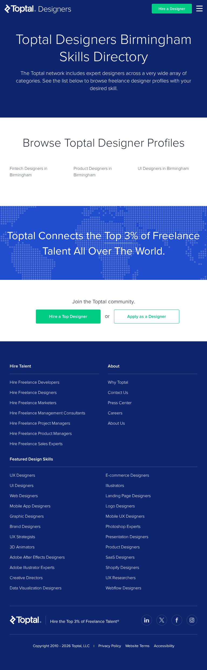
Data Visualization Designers (35, 588)
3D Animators (22, 547)
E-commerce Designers (127, 475)
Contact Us (118, 392)
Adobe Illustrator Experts (32, 567)
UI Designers (21, 485)
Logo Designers (120, 506)
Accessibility (164, 645)
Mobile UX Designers (125, 516)
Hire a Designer (171, 8)
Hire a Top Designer (68, 316)
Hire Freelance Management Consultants (47, 413)
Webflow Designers (123, 588)
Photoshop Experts (123, 526)
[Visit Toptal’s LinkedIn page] (146, 620)
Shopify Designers (122, 567)
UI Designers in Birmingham (163, 168)
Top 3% (121, 235)
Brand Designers (25, 526)
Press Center (120, 403)
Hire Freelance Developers (34, 382)
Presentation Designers (127, 537)
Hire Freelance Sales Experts (36, 443)
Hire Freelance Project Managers (40, 423)
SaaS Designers (120, 557)
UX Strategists (22, 537)
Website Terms (137, 645)
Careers (115, 413)
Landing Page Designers (128, 496)
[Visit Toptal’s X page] (161, 620)
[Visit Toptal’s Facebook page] (176, 620)
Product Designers (123, 547)
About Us (116, 423)
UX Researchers (121, 577)
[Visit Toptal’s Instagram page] (192, 620)
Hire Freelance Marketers (33, 403)
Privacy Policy (109, 645)
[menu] (199, 8)
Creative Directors (26, 577)
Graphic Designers (27, 516)
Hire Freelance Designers (33, 392)
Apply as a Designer (146, 316)
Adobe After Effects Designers (37, 557)
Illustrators (115, 485)
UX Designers (22, 475)
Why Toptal (118, 382)
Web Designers (24, 496)
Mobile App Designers (30, 506)
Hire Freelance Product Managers (41, 433)
